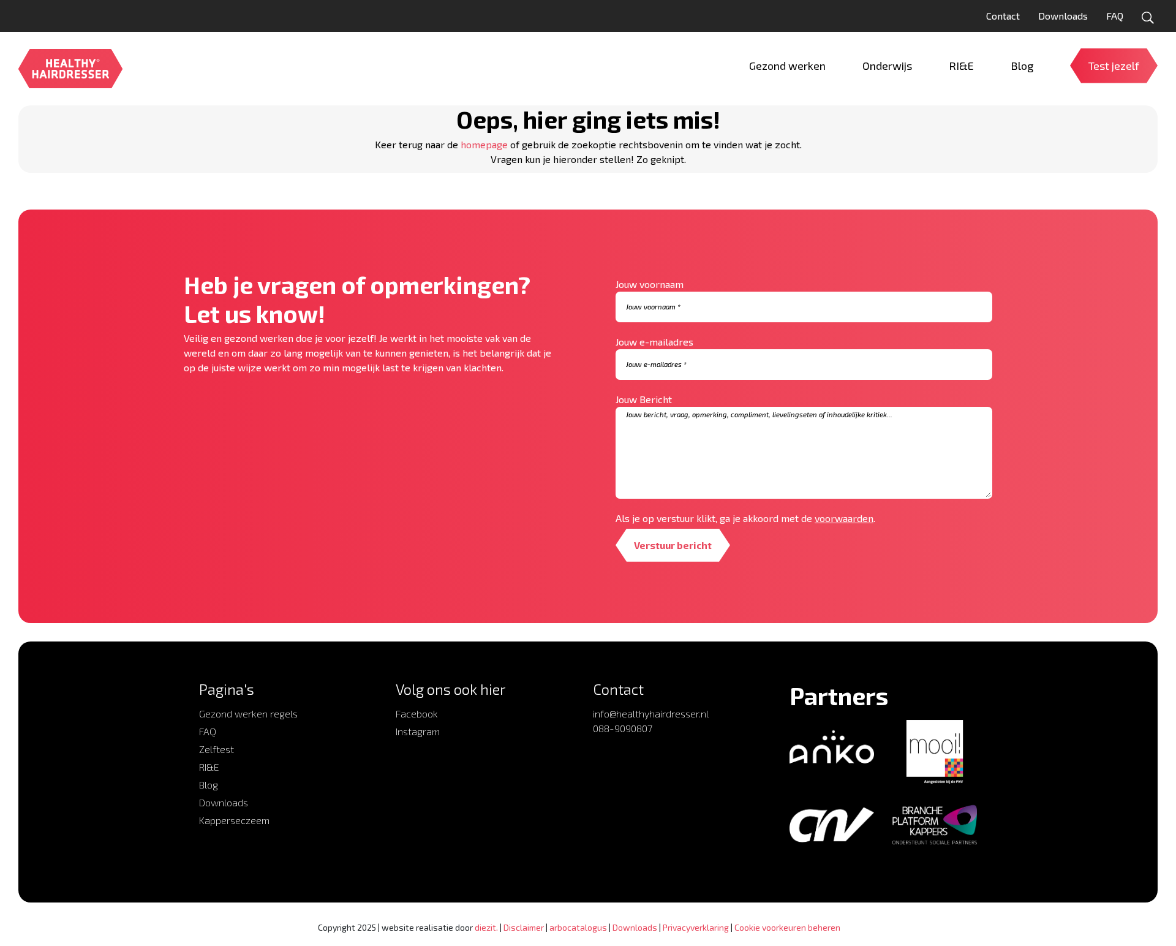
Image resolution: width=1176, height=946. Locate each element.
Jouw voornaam (650, 284)
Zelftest (216, 749)
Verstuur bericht (673, 545)
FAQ (1114, 15)
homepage (484, 144)
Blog (208, 784)
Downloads (1063, 15)
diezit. (486, 927)
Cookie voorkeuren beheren (787, 927)
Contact (1003, 15)
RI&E (209, 767)
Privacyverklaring (696, 927)
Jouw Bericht (644, 399)
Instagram (418, 731)
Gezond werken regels (248, 713)
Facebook (417, 713)
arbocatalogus (578, 927)
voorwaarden (844, 518)
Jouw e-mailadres (654, 341)
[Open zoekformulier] (1148, 18)
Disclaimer (523, 927)
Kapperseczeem (234, 820)
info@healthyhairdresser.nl (651, 713)
